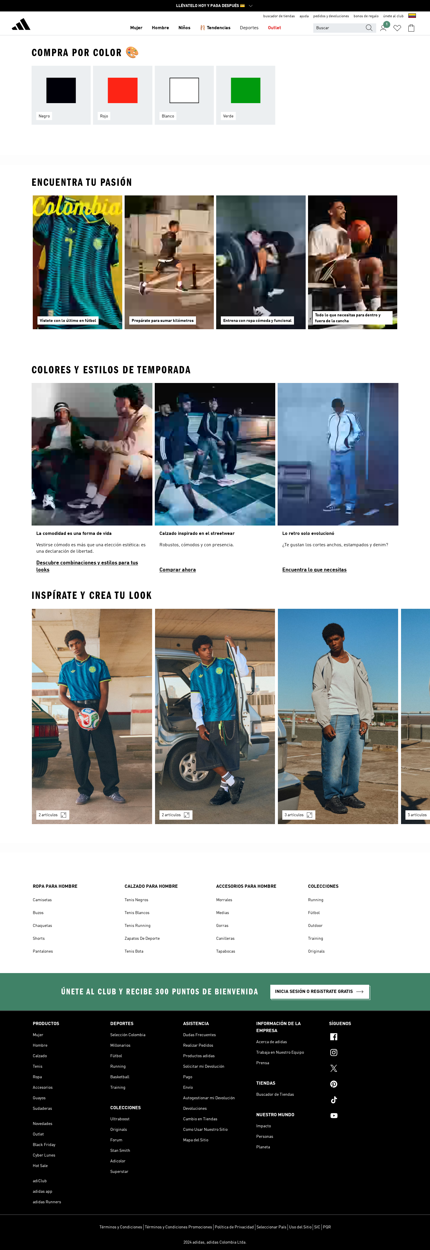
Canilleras (225, 939)
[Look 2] (215, 716)
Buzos (38, 913)
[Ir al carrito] (411, 28)
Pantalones (43, 951)
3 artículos (294, 815)
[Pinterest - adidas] (363, 1085)
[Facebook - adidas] (363, 1038)
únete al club (393, 16)
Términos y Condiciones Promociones (178, 1227)
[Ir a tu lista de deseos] (397, 28)
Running (316, 900)
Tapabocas (225, 951)
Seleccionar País (271, 1227)
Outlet (274, 28)
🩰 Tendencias (215, 28)
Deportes (249, 28)
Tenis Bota (134, 951)
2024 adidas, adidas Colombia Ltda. (215, 1242)
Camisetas (42, 900)
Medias (222, 913)
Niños (184, 28)
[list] (215, 99)
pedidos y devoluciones (331, 16)
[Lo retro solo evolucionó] (338, 480)
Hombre (160, 28)
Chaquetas (42, 926)
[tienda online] (21, 25)
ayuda (304, 16)
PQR (327, 1227)
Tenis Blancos (137, 913)
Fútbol (314, 913)
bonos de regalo (366, 16)
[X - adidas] (363, 1069)
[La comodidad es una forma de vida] (92, 480)
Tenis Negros (136, 900)
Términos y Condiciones (120, 1227)
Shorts (39, 939)
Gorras (222, 926)
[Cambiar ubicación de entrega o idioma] (412, 16)
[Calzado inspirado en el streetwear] (215, 480)
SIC (317, 1227)
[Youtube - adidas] (363, 1116)
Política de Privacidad (234, 1227)
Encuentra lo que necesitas (314, 570)
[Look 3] (338, 716)
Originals (316, 951)
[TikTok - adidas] (363, 1101)
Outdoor (315, 926)
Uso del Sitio (300, 1227)
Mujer (136, 28)
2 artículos (48, 815)
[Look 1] (92, 716)
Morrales (224, 900)
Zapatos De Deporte (142, 939)
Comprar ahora (177, 570)
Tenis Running (138, 926)
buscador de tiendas (279, 16)
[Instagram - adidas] (363, 1053)
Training (315, 939)
